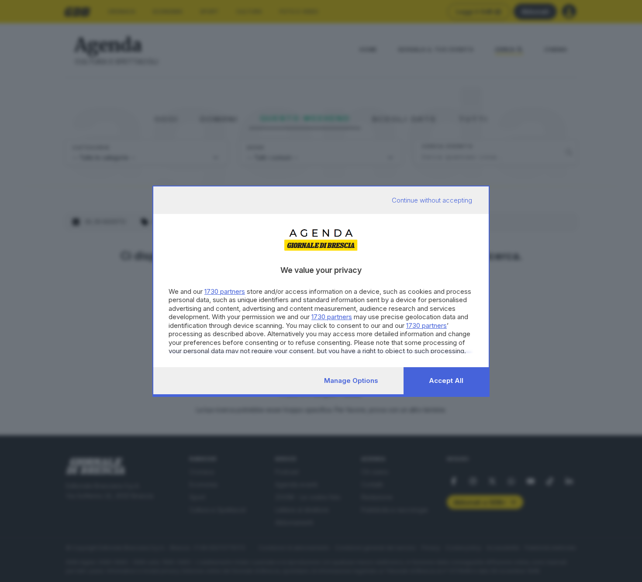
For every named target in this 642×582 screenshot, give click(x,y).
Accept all (446, 380)
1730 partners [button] (224, 291)
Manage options (351, 380)
